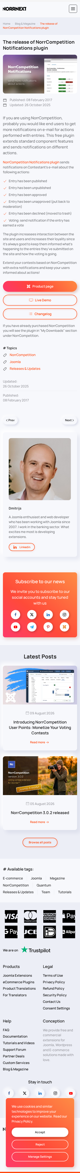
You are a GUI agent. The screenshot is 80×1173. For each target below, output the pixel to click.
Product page (42, 286)
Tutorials (64, 892)
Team (46, 892)
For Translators (15, 995)
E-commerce (13, 878)
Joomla (36, 878)
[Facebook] (15, 614)
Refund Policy (53, 988)
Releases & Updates (18, 892)
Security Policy (55, 995)
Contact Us (51, 1001)
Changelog (43, 314)
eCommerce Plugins (18, 982)
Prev (11, 420)
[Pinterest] (48, 627)
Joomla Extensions (17, 975)
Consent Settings (56, 1008)
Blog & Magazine (15, 1069)
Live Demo (43, 300)
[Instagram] (64, 614)
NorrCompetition (16, 885)
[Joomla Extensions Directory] (64, 627)
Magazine (57, 878)
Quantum (44, 885)
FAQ (6, 1030)
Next (68, 420)
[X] (32, 614)
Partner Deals (13, 1056)
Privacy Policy (54, 982)
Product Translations (19, 988)
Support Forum (14, 1049)
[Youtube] (15, 627)
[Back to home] (14, 8)
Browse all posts (40, 842)
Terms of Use (53, 975)
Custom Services (16, 1062)
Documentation (15, 1036)
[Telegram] (32, 627)
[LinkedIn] (48, 614)
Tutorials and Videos (19, 1043)
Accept (40, 1132)
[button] (73, 8)
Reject (40, 1144)
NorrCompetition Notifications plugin (31, 162)
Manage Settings (40, 1157)
